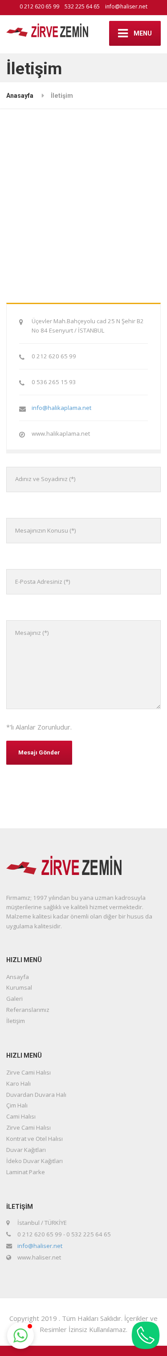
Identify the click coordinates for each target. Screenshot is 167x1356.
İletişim (15, 1021)
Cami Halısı (21, 1116)
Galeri (14, 999)
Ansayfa (17, 977)
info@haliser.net (126, 6)
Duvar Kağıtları (26, 1150)
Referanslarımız (27, 1010)
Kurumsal (19, 987)
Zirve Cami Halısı (28, 1072)
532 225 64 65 (82, 6)
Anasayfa (19, 95)
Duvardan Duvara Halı (36, 1095)
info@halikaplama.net (61, 408)
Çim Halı (17, 1105)
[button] (20, 1335)
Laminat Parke (25, 1172)
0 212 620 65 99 (39, 6)
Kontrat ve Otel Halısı (34, 1139)
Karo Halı (18, 1083)
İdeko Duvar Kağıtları (34, 1161)
